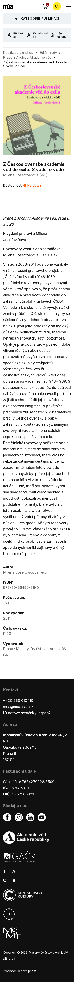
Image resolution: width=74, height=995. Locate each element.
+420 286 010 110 (18, 700)
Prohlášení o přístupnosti (19, 971)
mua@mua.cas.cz (18, 707)
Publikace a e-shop (18, 52)
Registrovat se (38, 35)
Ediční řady (48, 52)
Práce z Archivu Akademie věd (27, 57)
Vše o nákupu (62, 35)
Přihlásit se (17, 35)
